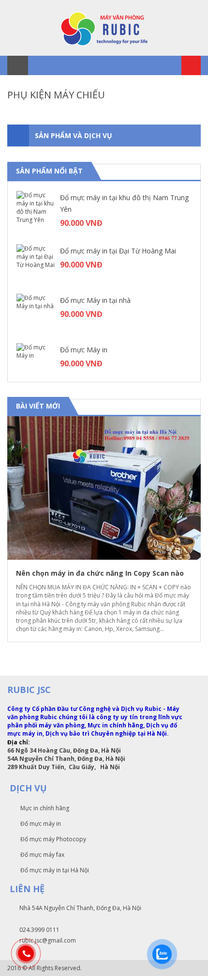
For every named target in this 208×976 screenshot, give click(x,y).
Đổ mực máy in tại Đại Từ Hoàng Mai (118, 250)
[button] (184, 406)
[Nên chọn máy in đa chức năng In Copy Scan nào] (104, 488)
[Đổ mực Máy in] (35, 362)
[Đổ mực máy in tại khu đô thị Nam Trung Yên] (35, 210)
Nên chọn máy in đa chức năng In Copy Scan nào (100, 573)
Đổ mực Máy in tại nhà (95, 300)
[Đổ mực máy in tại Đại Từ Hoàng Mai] (35, 263)
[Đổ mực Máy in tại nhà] (35, 313)
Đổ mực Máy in (83, 349)
